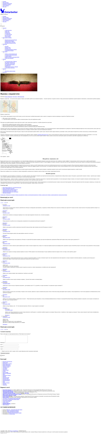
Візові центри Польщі (9, 40)
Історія (4, 371)
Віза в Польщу (6, 2)
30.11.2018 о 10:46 (6, 289)
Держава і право (6, 366)
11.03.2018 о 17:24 (6, 231)
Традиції (4, 383)
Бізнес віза (7, 31)
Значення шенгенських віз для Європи (10, 191)
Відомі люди (5, 362)
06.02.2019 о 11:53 (6, 296)
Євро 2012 (5, 368)
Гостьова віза (7, 33)
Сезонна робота (8, 56)
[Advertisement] (50, 422)
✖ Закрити (2, 26)
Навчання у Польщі (7, 375)
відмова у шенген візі (42, 194)
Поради (4, 59)
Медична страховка (7, 192)
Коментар (2, 342)
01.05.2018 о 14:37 (6, 249)
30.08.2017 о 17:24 (6, 205)
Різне (4, 381)
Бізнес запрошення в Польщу (8, 188)
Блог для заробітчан (14, 430)
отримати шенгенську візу (43, 134)
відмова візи (2, 194)
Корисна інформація (7, 373)
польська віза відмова (62, 194)
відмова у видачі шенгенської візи (31, 194)
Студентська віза (8, 34)
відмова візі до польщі (10, 194)
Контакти (5, 72)
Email (1, 346)
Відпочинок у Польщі (7, 363)
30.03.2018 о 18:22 (6, 237)
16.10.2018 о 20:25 (6, 283)
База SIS (6, 46)
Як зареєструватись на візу (10, 43)
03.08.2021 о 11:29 (6, 317)
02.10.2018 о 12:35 (6, 271)
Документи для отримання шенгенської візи (11, 398)
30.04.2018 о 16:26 (6, 243)
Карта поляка (5, 372)
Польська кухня (6, 377)
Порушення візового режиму (11, 49)
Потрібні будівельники (7, 3)
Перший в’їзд (8, 65)
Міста (4, 374)
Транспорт (5, 384)
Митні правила (6, 404)
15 (6, 202)
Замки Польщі (5, 370)
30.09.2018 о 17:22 (6, 255)
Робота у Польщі (6, 382)
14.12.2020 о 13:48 (8, 310)
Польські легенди (6, 379)
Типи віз (4, 28)
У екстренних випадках (10, 67)
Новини (4, 68)
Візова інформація (8, 96)
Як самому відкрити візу (10, 62)
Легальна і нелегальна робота (11, 54)
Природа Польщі (6, 380)
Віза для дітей (8, 35)
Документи (15, 96)
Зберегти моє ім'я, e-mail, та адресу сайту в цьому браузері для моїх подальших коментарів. (20, 351)
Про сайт (4, 6)
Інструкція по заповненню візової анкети (11, 399)
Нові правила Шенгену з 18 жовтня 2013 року (12, 187)
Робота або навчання (9, 58)
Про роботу (5, 51)
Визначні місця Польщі (7, 361)
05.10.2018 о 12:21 (6, 277)
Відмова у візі (8, 48)
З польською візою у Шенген (11, 61)
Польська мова (6, 378)
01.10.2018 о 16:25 (6, 263)
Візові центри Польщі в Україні (15, 412)
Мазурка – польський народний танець (14, 409)
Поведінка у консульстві (10, 63)
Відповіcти (5, 210)
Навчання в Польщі (7, 4)
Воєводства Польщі (7, 365)
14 (4, 202)
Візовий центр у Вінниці (10, 42)
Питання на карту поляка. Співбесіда (10, 189)
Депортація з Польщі (9, 50)
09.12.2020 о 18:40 (6, 303)
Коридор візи (7, 47)
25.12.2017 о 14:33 (6, 225)
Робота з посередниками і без (11, 53)
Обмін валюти (6, 402)
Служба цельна (12, 413)
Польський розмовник (7, 400)
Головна (4, 1)
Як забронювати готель (9, 64)
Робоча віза (7, 32)
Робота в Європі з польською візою (12, 57)
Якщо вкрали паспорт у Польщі (11, 66)
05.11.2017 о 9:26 (6, 212)
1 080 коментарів (20, 96)
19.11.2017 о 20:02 (6, 218)
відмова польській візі (19, 194)
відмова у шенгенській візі (52, 194)
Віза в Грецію (8, 36)
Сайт (1, 348)
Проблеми (5, 44)
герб (25, 393)
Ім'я (1, 344)
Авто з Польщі (6, 5)
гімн (28, 393)
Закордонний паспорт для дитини (9, 190)
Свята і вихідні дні (6, 401)
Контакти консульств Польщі (11, 39)
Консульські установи (7, 37)
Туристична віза (8, 30)
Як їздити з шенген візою (10, 71)
